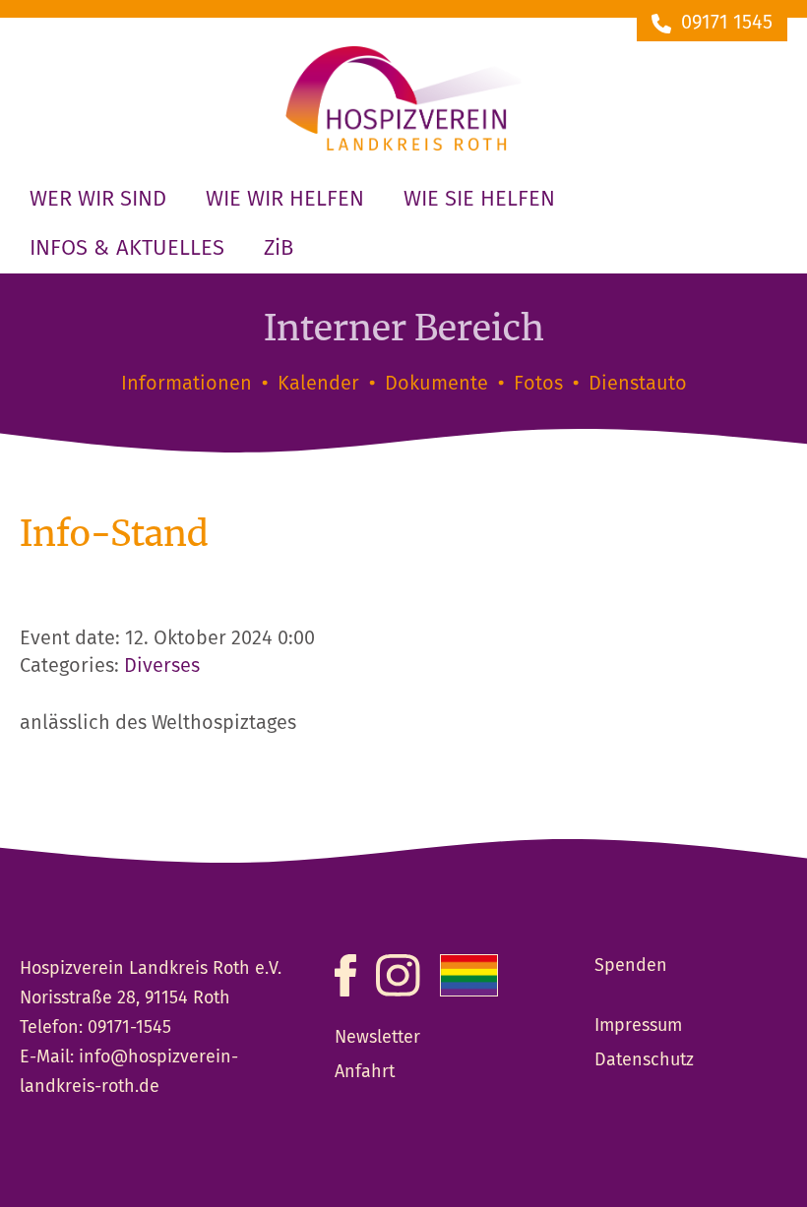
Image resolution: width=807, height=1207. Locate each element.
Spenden (630, 966)
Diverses (162, 666)
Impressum (638, 1026)
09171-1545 (129, 1028)
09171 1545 (727, 23)
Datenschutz (644, 1060)
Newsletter (377, 1038)
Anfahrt (365, 1072)
